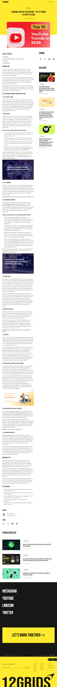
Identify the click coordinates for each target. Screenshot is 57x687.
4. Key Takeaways (6, 63)
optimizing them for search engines (18, 412)
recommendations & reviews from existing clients (13, 204)
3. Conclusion (5, 61)
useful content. (11, 158)
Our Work (35, 671)
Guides (41, 667)
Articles (41, 665)
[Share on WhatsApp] (16, 523)
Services (35, 669)
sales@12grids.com (51, 667)
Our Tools (42, 669)
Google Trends (16, 106)
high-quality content (7, 386)
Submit (26, 667)
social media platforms (16, 240)
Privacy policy (14, 655)
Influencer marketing (7, 435)
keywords (18, 414)
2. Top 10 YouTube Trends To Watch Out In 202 (12, 58)
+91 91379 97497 (51, 665)
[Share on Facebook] (3, 523)
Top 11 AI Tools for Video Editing (15, 429)
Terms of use (19, 655)
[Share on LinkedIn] (12, 523)
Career (34, 667)
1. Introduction (5, 56)
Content (26, 288)
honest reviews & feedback (26, 225)
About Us (35, 665)
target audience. (16, 388)
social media (26, 148)
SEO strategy (30, 422)
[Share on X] (8, 523)
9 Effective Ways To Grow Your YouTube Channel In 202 (20, 196)
